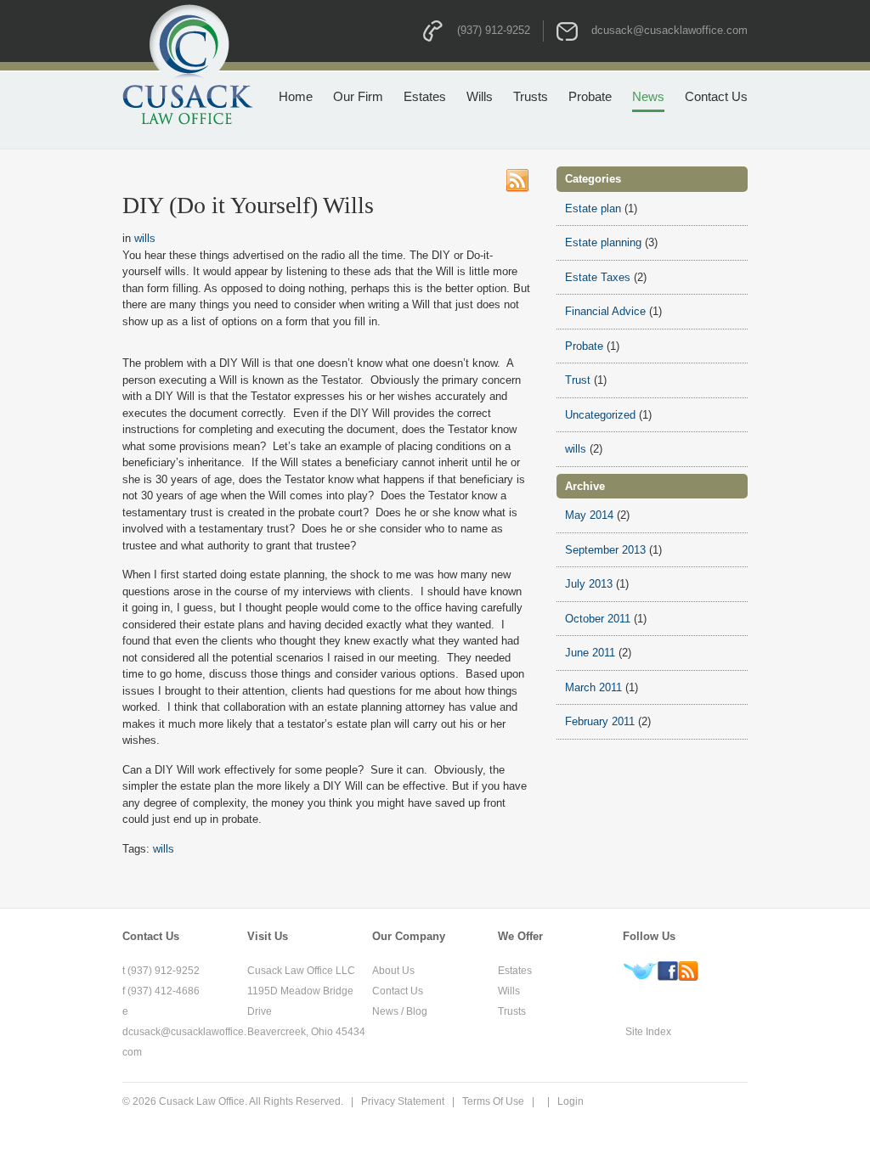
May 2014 (589, 515)
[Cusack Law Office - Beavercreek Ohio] (187, 63)
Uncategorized (600, 414)
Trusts (512, 1011)
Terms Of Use (493, 1101)
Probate (584, 346)
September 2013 (605, 549)
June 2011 (590, 652)
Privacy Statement (402, 1101)
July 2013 (589, 583)
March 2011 (593, 687)
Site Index (648, 1032)
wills (144, 238)
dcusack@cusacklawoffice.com (669, 30)
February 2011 (600, 721)
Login (570, 1101)
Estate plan (593, 208)
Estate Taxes (597, 277)
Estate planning (603, 242)
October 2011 (597, 618)
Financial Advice (605, 311)
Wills (509, 991)
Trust (577, 380)
